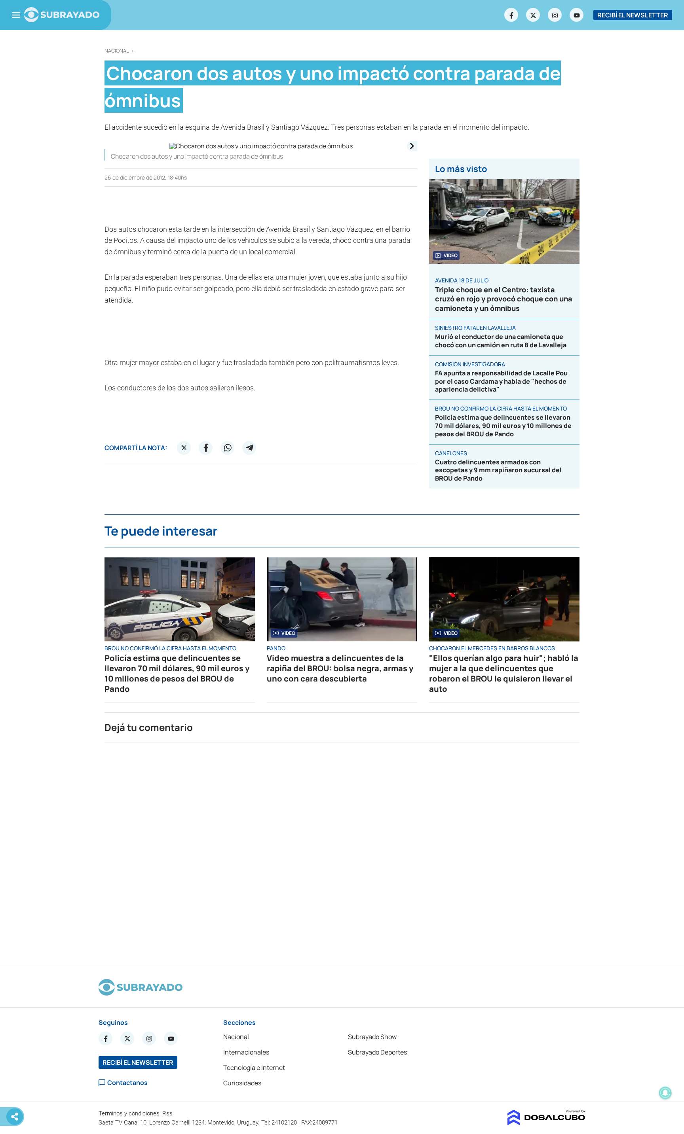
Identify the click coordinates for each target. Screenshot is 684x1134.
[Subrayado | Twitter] (533, 15)
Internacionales (246, 1052)
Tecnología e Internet (254, 1067)
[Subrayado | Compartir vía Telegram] (249, 447)
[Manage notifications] (665, 1093)
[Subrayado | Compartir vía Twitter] (184, 447)
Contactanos (127, 1082)
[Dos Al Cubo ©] (546, 1123)
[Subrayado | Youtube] (577, 15)
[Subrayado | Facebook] (511, 15)
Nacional (116, 50)
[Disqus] (342, 851)
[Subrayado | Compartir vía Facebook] (206, 447)
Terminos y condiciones (130, 1113)
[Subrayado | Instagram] (555, 15)
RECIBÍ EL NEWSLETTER (632, 15)
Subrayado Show (372, 1036)
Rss (168, 1113)
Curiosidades (242, 1083)
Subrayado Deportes (377, 1052)
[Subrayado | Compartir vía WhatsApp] (227, 447)
